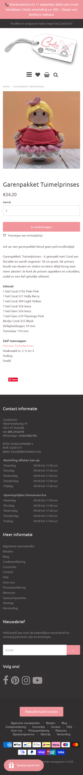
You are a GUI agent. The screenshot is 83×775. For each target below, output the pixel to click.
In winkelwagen (41, 227)
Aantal (7, 202)
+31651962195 (27, 435)
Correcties (9, 567)
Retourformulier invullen (41, 711)
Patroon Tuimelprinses (18, 345)
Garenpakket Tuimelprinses (28, 86)
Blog (6, 556)
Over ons (9, 582)
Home (6, 86)
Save (14, 379)
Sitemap (8, 603)
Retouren (9, 592)
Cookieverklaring (14, 561)
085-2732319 (16, 431)
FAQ (5, 577)
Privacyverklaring (14, 587)
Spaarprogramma (14, 598)
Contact (8, 572)
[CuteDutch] (41, 50)
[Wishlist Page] (38, 74)
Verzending (10, 608)
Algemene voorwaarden (19, 546)
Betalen (8, 551)
